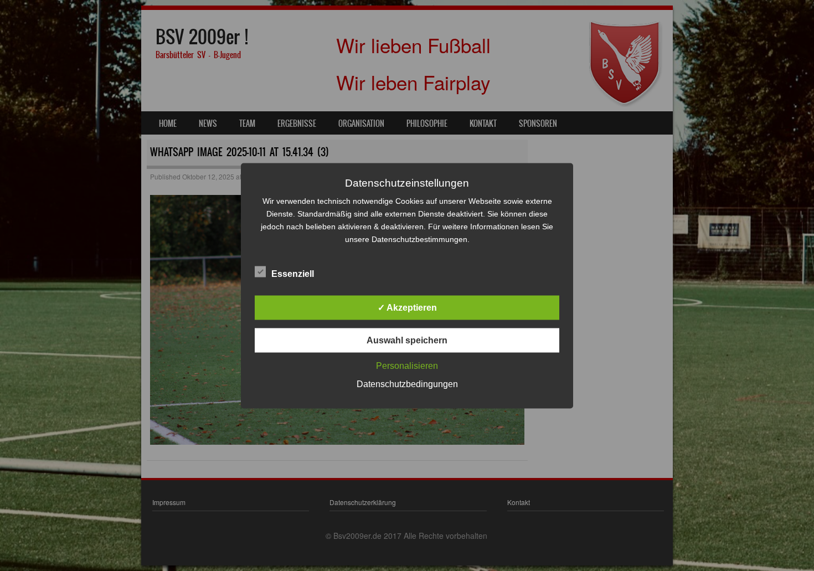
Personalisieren (407, 365)
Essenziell (292, 273)
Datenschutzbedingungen (407, 383)
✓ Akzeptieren (407, 307)
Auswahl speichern (407, 339)
